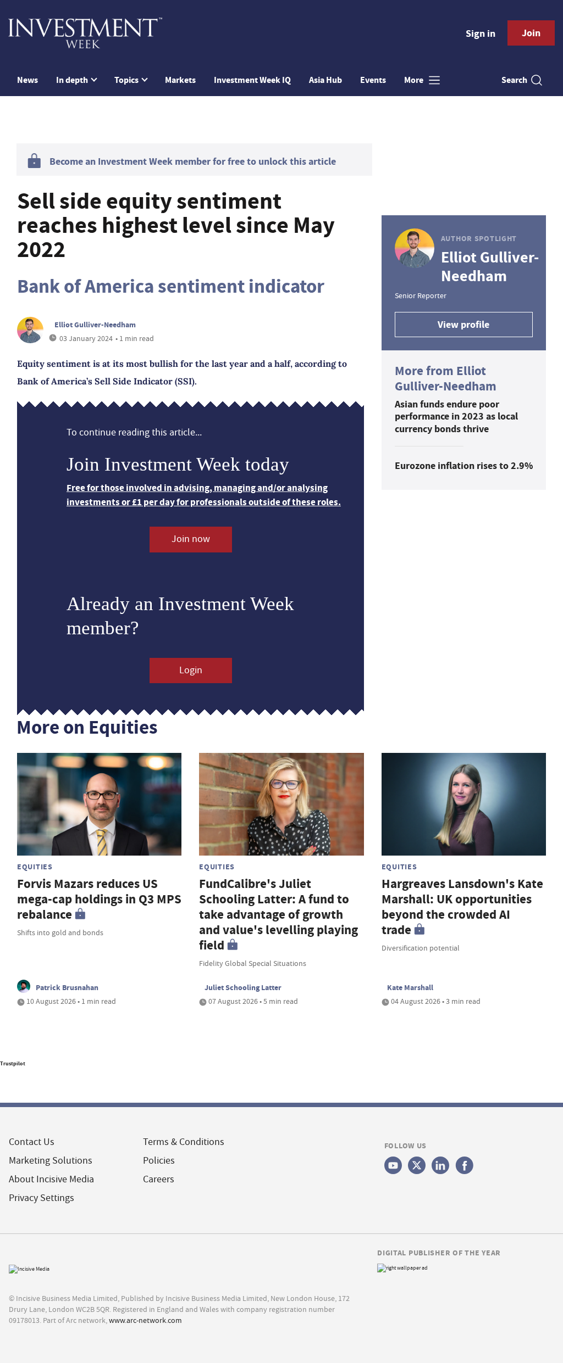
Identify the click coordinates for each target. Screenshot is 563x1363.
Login (190, 670)
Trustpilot (12, 1063)
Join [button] (531, 33)
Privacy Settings (41, 1198)
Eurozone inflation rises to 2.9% (464, 465)
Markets (180, 80)
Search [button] (514, 80)
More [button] (414, 80)
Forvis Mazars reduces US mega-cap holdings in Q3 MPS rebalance (99, 899)
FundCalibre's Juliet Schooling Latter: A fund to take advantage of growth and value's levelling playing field (278, 914)
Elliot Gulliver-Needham (95, 324)
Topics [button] (127, 80)
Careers (158, 1179)
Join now (191, 539)
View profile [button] (463, 324)
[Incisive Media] (29, 1267)
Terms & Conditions (183, 1142)
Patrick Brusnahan (67, 987)
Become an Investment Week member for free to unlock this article (192, 161)
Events (373, 80)
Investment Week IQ (252, 80)
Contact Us (31, 1142)
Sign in (480, 33)
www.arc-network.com (145, 1320)
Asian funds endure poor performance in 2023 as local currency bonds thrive (456, 416)
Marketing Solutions (50, 1160)
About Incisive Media (51, 1179)
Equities (35, 866)
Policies (159, 1160)
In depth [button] (73, 80)
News (27, 80)
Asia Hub (325, 80)
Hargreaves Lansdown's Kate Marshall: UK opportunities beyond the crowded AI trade (462, 907)
